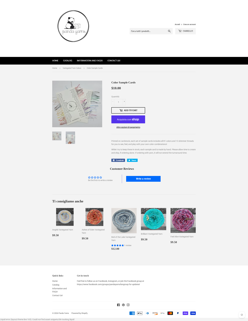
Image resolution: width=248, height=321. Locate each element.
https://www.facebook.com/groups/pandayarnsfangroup (103, 284)
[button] (117, 245)
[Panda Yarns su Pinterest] (123, 305)
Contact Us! (113, 60)
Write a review (143, 178)
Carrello (187, 31)
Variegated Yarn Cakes (72, 68)
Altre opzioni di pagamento (128, 127)
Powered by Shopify (79, 313)
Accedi (177, 24)
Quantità (115, 96)
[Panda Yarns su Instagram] (128, 305)
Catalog (67, 60)
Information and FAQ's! (90, 60)
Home (55, 60)
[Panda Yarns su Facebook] (118, 305)
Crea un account (189, 24)
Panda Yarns (64, 313)
